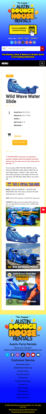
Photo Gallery (23, 388)
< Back (9, 75)
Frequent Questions (23, 381)
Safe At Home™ (23, 398)
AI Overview (23, 378)
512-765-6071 (26, 348)
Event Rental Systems (27, 412)
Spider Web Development (28, 410)
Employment (23, 391)
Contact (34, 38)
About (20, 38)
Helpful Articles (23, 394)
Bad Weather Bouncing (23, 368)
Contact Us (23, 384)
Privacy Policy (23, 371)
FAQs (27, 38)
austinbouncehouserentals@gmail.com (26, 350)
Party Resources (23, 374)
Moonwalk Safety (23, 364)
